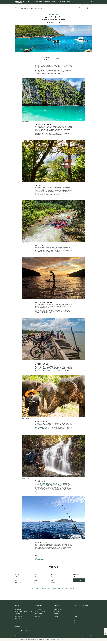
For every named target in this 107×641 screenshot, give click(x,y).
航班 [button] (22, 8)
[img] (91, 1)
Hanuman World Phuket (55, 189)
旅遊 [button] (25, 8)
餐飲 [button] (36, 8)
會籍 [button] (42, 8)
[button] (87, 639)
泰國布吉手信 (37, 558)
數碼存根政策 (59, 639)
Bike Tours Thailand (49, 368)
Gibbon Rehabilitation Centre (52, 484)
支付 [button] (39, 8)
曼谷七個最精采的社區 (39, 559)
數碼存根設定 (37, 616)
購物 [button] (28, 8)
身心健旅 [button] (32, 8)
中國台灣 (85, 635)
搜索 (77, 4)
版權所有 (17, 635)
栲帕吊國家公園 (44, 483)
